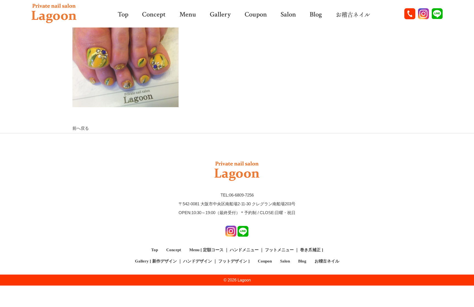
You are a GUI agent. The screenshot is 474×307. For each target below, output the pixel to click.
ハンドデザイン (197, 261)
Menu (187, 15)
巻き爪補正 (310, 250)
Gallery (220, 15)
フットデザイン (232, 261)
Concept (154, 15)
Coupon (256, 15)
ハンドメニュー (244, 250)
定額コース (213, 250)
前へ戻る (80, 128)
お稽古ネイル (353, 15)
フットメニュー (279, 250)
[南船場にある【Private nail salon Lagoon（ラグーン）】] (54, 13)
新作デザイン (164, 261)
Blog (316, 15)
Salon (288, 15)
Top (123, 15)
